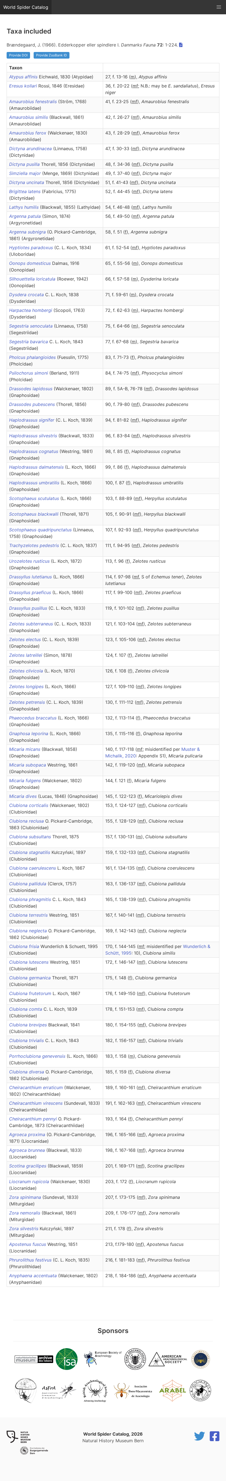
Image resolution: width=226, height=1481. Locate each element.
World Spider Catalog (25, 7)
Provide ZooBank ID (51, 55)
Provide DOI (18, 55)
